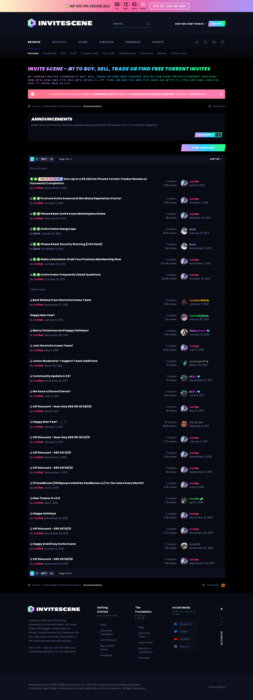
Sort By (215, 159)
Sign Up (217, 23)
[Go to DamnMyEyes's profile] (184, 317)
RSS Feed (144, 658)
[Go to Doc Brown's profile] (184, 424)
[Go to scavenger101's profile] (184, 362)
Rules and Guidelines (107, 632)
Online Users (179, 53)
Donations (146, 53)
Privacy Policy (217, 687)
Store (83, 42)
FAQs (104, 624)
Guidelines (50, 53)
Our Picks (109, 53)
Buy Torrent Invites (107, 647)
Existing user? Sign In (189, 23)
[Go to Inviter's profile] (184, 183)
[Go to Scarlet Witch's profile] (184, 302)
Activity (59, 42)
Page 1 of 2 (65, 159)
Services (106, 42)
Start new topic (203, 147)
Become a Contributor (146, 650)
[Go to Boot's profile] (184, 231)
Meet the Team (144, 634)
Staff (73, 53)
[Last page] (51, 159)
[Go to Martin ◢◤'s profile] (184, 500)
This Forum (135, 23)
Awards (162, 53)
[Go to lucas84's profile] (184, 545)
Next (44, 159)
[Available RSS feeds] (223, 585)
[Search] (148, 24)
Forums (33, 53)
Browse (34, 42)
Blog (141, 627)
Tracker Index (90, 53)
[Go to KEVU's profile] (184, 378)
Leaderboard (127, 53)
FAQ (63, 53)
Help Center (146, 642)
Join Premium (109, 640)
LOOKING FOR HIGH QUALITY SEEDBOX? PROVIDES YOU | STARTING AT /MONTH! (128, 94)
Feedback (133, 42)
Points (158, 42)
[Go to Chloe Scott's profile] (184, 332)
